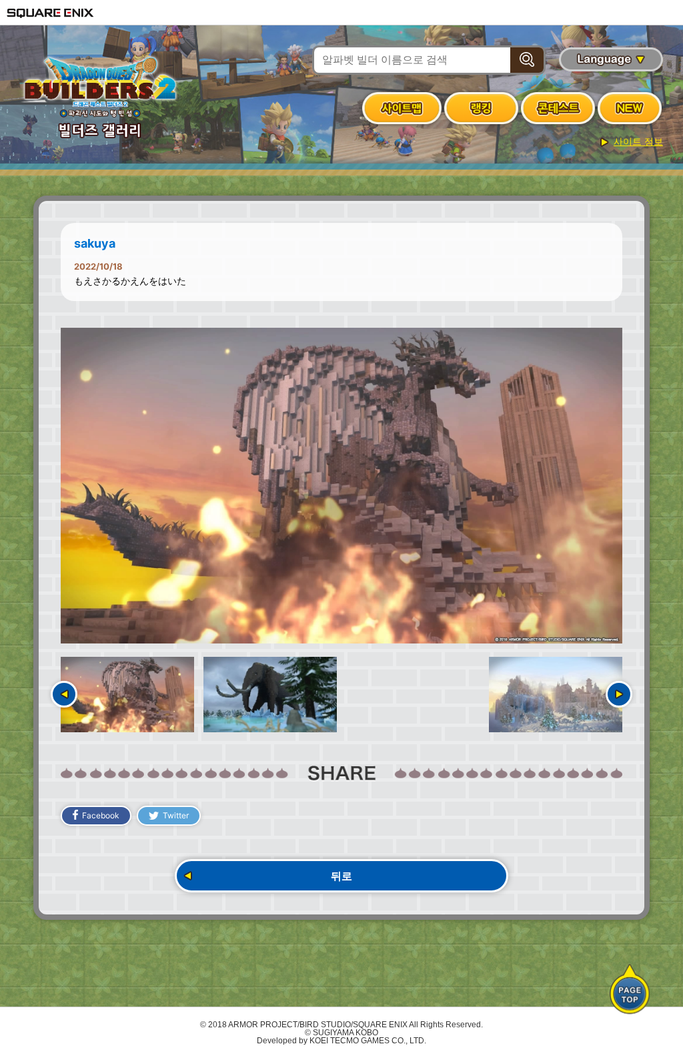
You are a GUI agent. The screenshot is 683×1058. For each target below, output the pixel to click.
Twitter (176, 815)
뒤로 (341, 875)
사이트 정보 (638, 141)
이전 (64, 694)
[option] (341, 486)
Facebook (100, 815)
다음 (619, 694)
